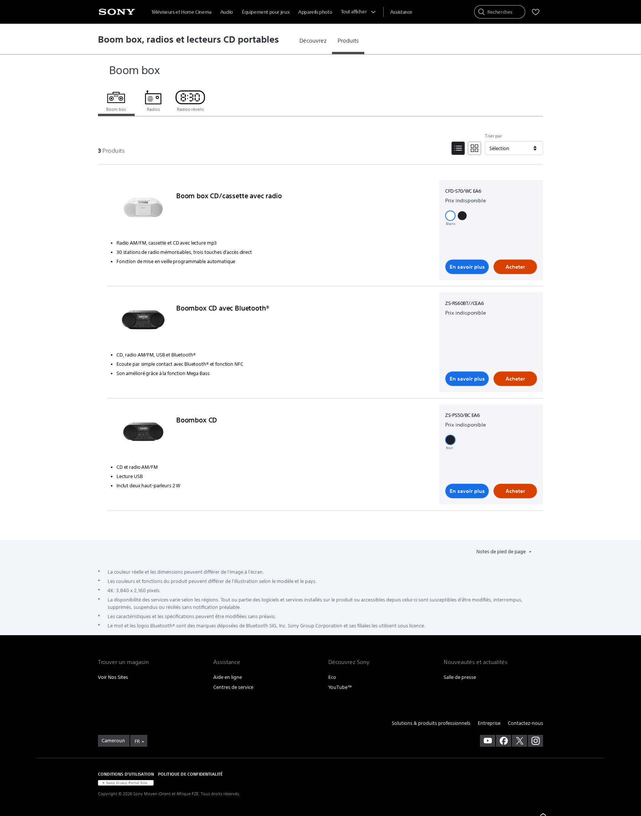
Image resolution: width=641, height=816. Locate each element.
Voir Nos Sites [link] (113, 677)
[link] (313, 40)
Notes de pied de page (501, 551)
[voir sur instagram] (535, 741)
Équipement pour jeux (265, 12)
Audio (226, 12)
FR (137, 741)
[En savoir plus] (143, 209)
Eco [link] (332, 677)
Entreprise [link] (489, 723)
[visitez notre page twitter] (519, 741)
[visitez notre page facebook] (503, 741)
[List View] (458, 148)
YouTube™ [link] (340, 687)
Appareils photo (315, 12)
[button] (450, 215)
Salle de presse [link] (460, 677)
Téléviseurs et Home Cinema (181, 12)
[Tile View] (474, 148)
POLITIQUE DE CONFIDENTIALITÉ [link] (190, 774)
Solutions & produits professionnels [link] (431, 723)
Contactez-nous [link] (525, 723)
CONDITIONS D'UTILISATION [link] (126, 774)
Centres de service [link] (233, 687)
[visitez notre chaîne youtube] (487, 741)
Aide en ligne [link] (227, 677)
